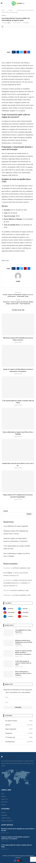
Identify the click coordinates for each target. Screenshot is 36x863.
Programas (19, 733)
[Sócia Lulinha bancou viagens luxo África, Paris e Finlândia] (18, 419)
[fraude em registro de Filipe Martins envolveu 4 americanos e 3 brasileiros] (18, 356)
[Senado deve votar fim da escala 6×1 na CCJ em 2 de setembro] (18, 450)
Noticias (3, 812)
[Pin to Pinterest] (25, 52)
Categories (5, 808)
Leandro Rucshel (6, 818)
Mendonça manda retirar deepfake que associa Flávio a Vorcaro (23, 642)
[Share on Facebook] (17, 52)
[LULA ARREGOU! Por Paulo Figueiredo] (8, 632)
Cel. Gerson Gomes (19, 721)
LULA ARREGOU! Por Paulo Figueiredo (15, 526)
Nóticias (10, 10)
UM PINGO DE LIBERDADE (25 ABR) (21, 568)
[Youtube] (18, 860)
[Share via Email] (28, 52)
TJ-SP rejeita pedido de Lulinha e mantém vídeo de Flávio (23, 663)
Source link (5, 260)
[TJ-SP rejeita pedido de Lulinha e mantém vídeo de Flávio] (18, 387)
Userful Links (6, 790)
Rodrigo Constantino (7, 820)
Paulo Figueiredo (19, 729)
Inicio (2, 793)
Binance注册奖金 (7, 573)
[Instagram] (21, 860)
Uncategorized (19, 742)
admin (9, 22)
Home (3, 10)
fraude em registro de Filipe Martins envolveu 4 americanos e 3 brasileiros (23, 652)
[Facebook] (15, 860)
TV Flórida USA (19, 737)
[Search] (34, 3)
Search (5, 511)
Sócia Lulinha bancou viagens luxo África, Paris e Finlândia (23, 673)
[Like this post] (14, 52)
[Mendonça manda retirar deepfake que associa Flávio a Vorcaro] (18, 324)
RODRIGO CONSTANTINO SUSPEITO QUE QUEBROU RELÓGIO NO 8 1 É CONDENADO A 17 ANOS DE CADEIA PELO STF (17, 583)
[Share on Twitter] (21, 52)
